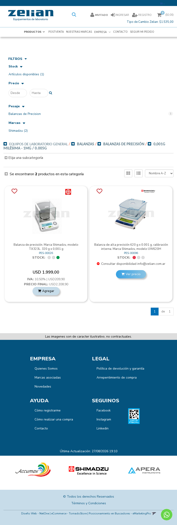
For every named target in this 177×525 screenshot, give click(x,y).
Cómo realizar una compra (54, 419)
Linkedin (103, 428)
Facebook (104, 410)
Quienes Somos (46, 368)
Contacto (41, 428)
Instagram (104, 419)
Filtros (15, 59)
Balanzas (85, 144)
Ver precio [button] (133, 274)
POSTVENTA (56, 32)
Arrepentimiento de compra (117, 377)
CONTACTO (120, 32)
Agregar (48, 291)
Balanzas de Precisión (123, 144)
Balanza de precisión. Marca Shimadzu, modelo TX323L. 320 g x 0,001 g (46, 247)
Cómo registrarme (48, 410)
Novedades (43, 386)
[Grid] (128, 173)
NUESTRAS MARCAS (79, 32)
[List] (138, 173)
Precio (14, 83)
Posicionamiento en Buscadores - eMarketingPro (120, 513)
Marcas (15, 123)
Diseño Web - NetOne (35, 513)
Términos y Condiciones (88, 503)
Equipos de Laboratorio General (38, 144)
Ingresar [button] (122, 15)
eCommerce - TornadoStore (69, 513)
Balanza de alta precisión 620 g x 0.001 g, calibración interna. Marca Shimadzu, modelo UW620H (131, 247)
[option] (33, 470)
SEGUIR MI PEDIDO (142, 32)
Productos (32, 32)
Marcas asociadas (48, 377)
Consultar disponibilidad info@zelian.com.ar (132, 264)
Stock (13, 67)
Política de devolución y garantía (120, 368)
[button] (162, 3)
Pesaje (14, 106)
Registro (145, 15)
